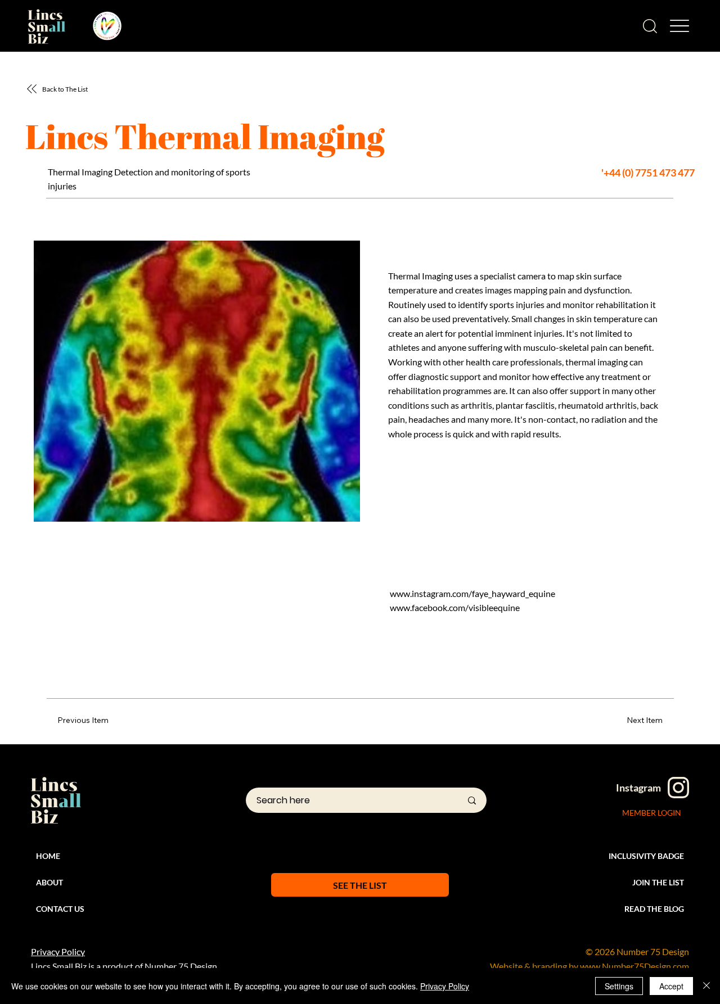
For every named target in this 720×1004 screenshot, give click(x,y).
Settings (619, 986)
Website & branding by (535, 966)
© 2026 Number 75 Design (637, 951)
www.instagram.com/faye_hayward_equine (472, 593)
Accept (671, 986)
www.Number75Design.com (634, 966)
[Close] (706, 986)
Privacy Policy (58, 951)
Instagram (638, 787)
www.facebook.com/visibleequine (455, 607)
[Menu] (679, 26)
